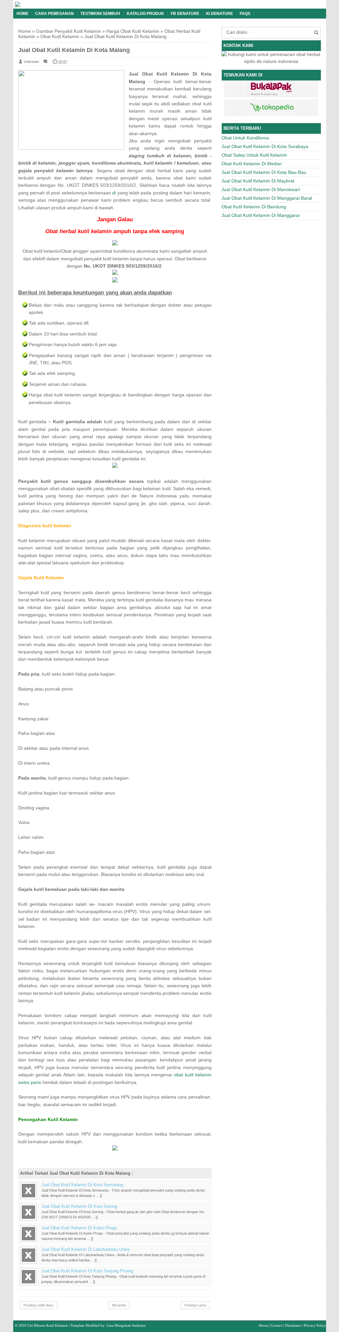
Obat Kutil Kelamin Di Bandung (253, 206)
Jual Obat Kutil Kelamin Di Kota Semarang (82, 1185)
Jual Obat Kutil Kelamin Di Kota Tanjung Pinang (87, 1271)
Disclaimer (293, 1325)
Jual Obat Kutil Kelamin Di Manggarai (260, 215)
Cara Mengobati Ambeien (126, 1325)
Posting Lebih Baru (39, 1305)
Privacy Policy (315, 1325)
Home (22, 13)
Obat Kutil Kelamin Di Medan (251, 163)
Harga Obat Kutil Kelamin (132, 31)
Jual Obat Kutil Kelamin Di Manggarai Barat (266, 198)
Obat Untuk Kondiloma (245, 137)
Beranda (119, 1305)
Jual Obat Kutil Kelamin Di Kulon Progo (79, 1228)
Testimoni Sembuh (100, 13)
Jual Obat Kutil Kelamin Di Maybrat (257, 180)
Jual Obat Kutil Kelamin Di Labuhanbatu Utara (85, 1249)
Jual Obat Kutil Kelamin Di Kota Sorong (79, 1206)
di (114, 192)
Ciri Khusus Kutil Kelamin (47, 1325)
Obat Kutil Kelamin (59, 36)
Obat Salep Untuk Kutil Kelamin (254, 155)
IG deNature (219, 13)
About (263, 1325)
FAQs (245, 13)
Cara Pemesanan (54, 13)
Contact (276, 1325)
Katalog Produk (145, 13)
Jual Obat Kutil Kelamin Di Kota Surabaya (264, 146)
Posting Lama (195, 1305)
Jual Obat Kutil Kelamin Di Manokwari (260, 189)
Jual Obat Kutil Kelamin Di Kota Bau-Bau (263, 172)
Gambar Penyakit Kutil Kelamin (68, 31)
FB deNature (185, 13)
